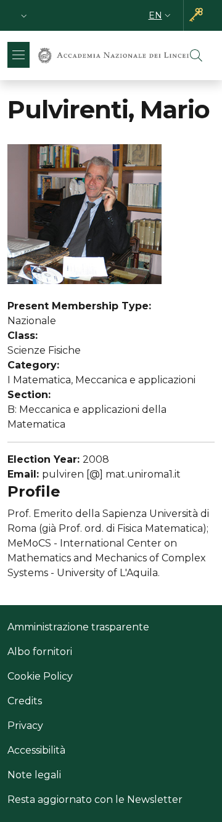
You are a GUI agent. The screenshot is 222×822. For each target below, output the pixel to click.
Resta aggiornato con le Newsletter (95, 799)
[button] (24, 15)
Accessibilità (36, 750)
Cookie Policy (40, 676)
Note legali (34, 775)
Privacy (25, 725)
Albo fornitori (39, 651)
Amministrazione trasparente (78, 627)
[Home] (113, 55)
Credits (24, 701)
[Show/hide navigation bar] (18, 55)
